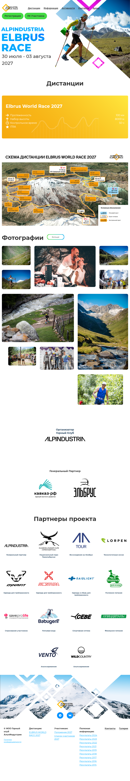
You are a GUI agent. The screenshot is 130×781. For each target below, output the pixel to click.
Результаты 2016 (88, 761)
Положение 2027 (63, 732)
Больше (55, 237)
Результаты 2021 (87, 746)
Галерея (123, 728)
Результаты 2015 (87, 765)
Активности (68, 8)
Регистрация (13, 16)
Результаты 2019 (88, 750)
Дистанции (34, 8)
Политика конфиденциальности (12, 741)
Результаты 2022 (88, 743)
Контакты (83, 8)
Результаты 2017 (87, 757)
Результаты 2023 (88, 739)
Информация (51, 8)
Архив (96, 8)
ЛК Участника (35, 16)
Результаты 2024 (88, 735)
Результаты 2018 (88, 754)
